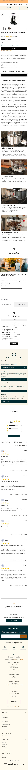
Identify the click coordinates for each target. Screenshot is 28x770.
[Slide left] (1, 29)
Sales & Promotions (6, 724)
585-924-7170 (15, 659)
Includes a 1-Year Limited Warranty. (9, 65)
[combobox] (21, 445)
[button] (1, 4)
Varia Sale (9, 7)
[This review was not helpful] (25, 470)
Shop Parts (5, 379)
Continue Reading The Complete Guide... (11, 288)
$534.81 (7, 75)
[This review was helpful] (22, 470)
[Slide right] (26, 29)
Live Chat (21, 659)
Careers (3, 746)
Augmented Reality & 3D (6, 733)
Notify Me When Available (6, 50)
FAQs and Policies (5, 750)
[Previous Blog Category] (1, 257)
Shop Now (9, 8)
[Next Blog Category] (27, 257)
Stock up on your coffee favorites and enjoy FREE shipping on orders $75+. (14, 1)
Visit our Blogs (6, 401)
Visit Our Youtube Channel (8, 391)
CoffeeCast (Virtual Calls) (7, 753)
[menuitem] (14, 715)
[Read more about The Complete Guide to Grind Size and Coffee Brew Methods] (14, 265)
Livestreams (4, 755)
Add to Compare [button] (16, 45)
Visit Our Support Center (8, 367)
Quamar (3, 36)
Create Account (5, 717)
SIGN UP (23, 636)
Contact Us (4, 744)
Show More (14, 343)
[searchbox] (7, 442)
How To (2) (8, 257)
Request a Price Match (7, 45)
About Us (4, 742)
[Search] (24, 4)
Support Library (11, 684)
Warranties (4, 726)
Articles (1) (20, 257)
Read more (5, 465)
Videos (3, 731)
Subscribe (4, 757)
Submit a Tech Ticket (19, 684)
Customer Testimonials (6, 751)
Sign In (3, 715)
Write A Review (14, 436)
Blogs (3, 730)
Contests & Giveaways (6, 735)
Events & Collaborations (6, 748)
